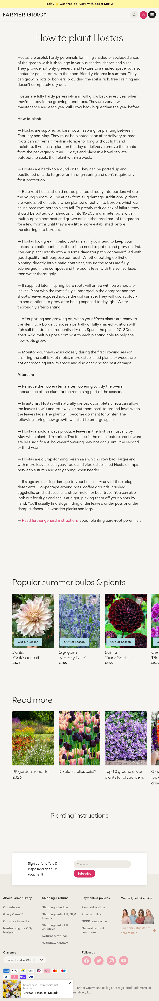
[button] (152, 14)
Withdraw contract (55, 943)
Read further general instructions (50, 520)
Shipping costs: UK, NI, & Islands (59, 916)
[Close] (70, 983)
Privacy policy (91, 914)
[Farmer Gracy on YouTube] (123, 960)
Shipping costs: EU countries (55, 927)
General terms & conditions (93, 930)
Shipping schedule (55, 907)
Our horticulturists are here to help (135, 930)
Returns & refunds (54, 936)
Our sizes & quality (16, 921)
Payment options (93, 907)
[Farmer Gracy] (25, 14)
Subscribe (85, 873)
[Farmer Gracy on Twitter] (99, 960)
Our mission (11, 907)
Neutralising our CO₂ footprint (17, 930)
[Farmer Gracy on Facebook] (86, 960)
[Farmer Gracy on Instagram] (111, 960)
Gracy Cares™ (13, 914)
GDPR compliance (94, 921)
